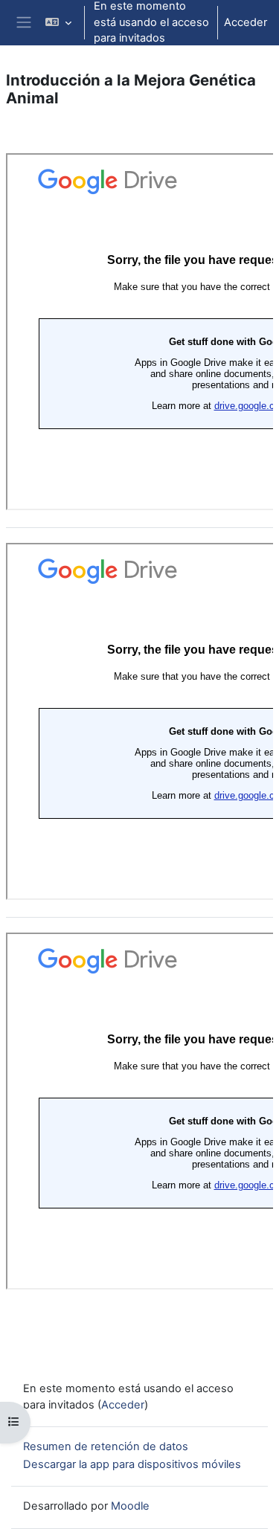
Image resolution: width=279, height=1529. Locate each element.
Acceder (245, 22)
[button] (58, 22)
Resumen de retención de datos (105, 1446)
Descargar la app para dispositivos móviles (132, 1464)
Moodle (130, 1506)
